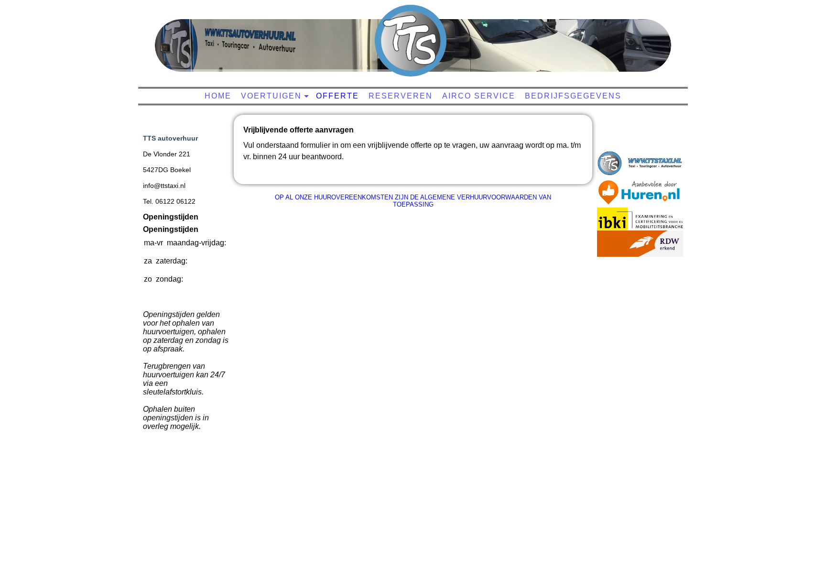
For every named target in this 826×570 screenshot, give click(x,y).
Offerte (337, 96)
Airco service (478, 96)
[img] (410, 41)
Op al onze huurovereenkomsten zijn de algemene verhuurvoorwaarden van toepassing (413, 201)
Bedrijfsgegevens (573, 96)
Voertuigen (271, 96)
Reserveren (401, 96)
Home (218, 96)
